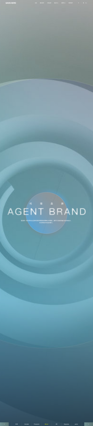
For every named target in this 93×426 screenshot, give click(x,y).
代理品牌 (49, 2)
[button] (88, 424)
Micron (46, 424)
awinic (76, 424)
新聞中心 (63, 2)
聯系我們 (71, 2)
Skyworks (66, 424)
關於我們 (42, 2)
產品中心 (56, 2)
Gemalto (26, 424)
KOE (16, 424)
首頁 (36, 2)
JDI (56, 424)
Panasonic (36, 424)
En (86, 2)
